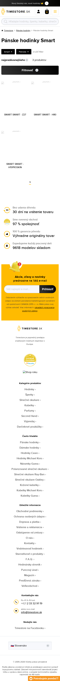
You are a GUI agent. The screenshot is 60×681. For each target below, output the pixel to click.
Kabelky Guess (29, 496)
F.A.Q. (29, 559)
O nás (29, 538)
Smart (7, 51)
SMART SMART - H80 (45, 114)
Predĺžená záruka (29, 580)
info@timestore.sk (31, 612)
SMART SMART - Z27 (15, 114)
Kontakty (29, 543)
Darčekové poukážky (29, 427)
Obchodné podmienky (29, 511)
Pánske (22, 51)
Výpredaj (29, 421)
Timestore (8, 30)
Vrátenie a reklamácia (29, 527)
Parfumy (29, 411)
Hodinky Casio (29, 453)
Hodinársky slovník (29, 564)
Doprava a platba (29, 522)
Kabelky (29, 405)
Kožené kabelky (29, 485)
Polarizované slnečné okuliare (29, 469)
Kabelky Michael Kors (29, 490)
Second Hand (29, 416)
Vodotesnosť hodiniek (29, 548)
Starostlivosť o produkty (29, 554)
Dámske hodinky (29, 448)
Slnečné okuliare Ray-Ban (29, 474)
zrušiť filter (38, 51)
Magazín (29, 575)
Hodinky (29, 389)
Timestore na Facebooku (29, 628)
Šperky (29, 395)
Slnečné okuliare (29, 400)
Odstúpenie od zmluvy (29, 532)
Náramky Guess (29, 464)
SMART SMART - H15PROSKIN (15, 165)
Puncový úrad (29, 570)
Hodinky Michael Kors (29, 458)
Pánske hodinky (23, 30)
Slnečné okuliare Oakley (29, 480)
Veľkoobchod (29, 586)
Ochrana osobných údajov (29, 516)
